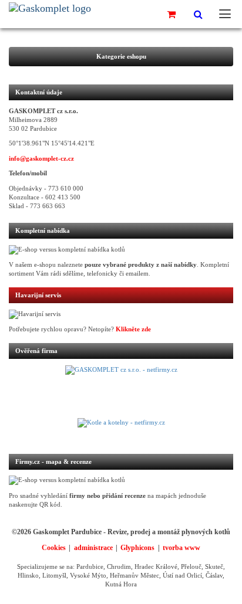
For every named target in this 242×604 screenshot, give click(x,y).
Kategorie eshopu (121, 56)
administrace (93, 547)
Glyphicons (137, 547)
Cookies (54, 547)
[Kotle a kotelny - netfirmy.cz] (121, 430)
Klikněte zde (133, 329)
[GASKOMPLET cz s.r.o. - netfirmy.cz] (121, 391)
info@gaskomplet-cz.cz (41, 158)
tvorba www (181, 547)
